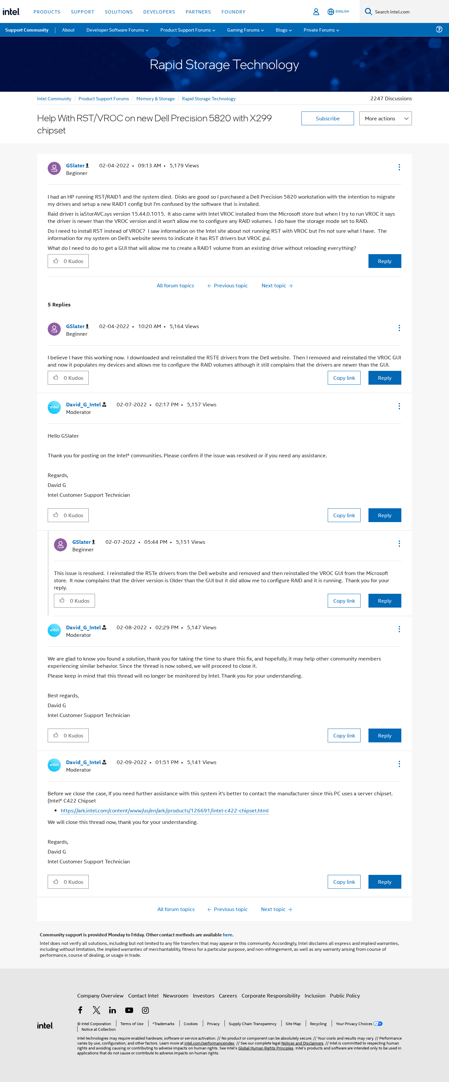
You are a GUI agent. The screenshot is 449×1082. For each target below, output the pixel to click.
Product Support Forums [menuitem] (185, 29)
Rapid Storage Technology (209, 98)
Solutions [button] (119, 11)
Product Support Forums (104, 98)
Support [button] (82, 11)
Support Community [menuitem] (26, 29)
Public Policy (345, 995)
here (227, 934)
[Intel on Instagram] (145, 1011)
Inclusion (315, 995)
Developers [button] (159, 11)
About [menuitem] (68, 29)
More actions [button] (380, 118)
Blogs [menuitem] (282, 29)
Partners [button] (198, 11)
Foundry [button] (234, 11)
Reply (384, 261)
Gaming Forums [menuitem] (243, 29)
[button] (399, 167)
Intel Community (54, 98)
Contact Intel (143, 995)
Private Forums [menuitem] (319, 29)
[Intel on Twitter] (96, 1011)
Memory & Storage (155, 98)
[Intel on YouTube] (129, 1011)
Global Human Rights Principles (266, 1048)
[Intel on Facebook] (80, 1011)
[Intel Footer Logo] (45, 1024)
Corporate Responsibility (271, 995)
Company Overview (100, 995)
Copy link (344, 377)
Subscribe (328, 118)
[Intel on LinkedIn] (112, 1011)
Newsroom (175, 995)
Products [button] (47, 11)
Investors (203, 995)
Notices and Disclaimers (302, 1043)
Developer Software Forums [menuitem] (115, 29)
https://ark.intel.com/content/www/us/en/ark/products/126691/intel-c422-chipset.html (165, 810)
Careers (228, 995)
